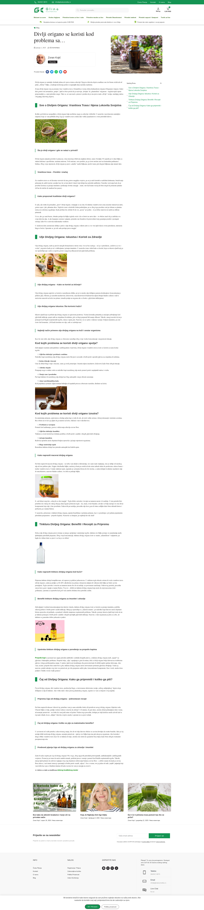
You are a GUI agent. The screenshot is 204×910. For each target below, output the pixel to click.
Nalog (158, 11)
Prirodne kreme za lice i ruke (73, 17)
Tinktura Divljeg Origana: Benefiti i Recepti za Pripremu (144, 101)
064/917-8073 (42, 2)
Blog (169, 2)
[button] (47, 72)
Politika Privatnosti (73, 874)
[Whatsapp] (116, 868)
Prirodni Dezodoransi (114, 17)
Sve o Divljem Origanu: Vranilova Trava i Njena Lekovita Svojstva (143, 89)
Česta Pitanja (142, 2)
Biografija (53, 62)
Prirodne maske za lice (94, 17)
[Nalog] (158, 9)
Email (153, 880)
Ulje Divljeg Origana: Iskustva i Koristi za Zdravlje (143, 95)
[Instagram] (108, 868)
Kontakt (153, 2)
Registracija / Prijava (74, 868)
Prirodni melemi (130, 17)
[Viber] (112, 868)
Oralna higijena (54, 17)
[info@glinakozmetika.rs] (53, 2)
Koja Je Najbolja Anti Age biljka (93, 815)
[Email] (144, 881)
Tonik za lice (165, 17)
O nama (162, 2)
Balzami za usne (40, 17)
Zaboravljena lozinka (74, 871)
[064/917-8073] (35, 2)
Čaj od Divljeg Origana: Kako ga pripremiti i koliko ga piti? (144, 107)
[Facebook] (103, 868)
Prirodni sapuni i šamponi (148, 17)
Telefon (153, 871)
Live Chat (154, 889)
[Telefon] (144, 872)
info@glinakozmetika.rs (63, 2)
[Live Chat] (144, 890)
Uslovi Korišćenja (73, 878)
